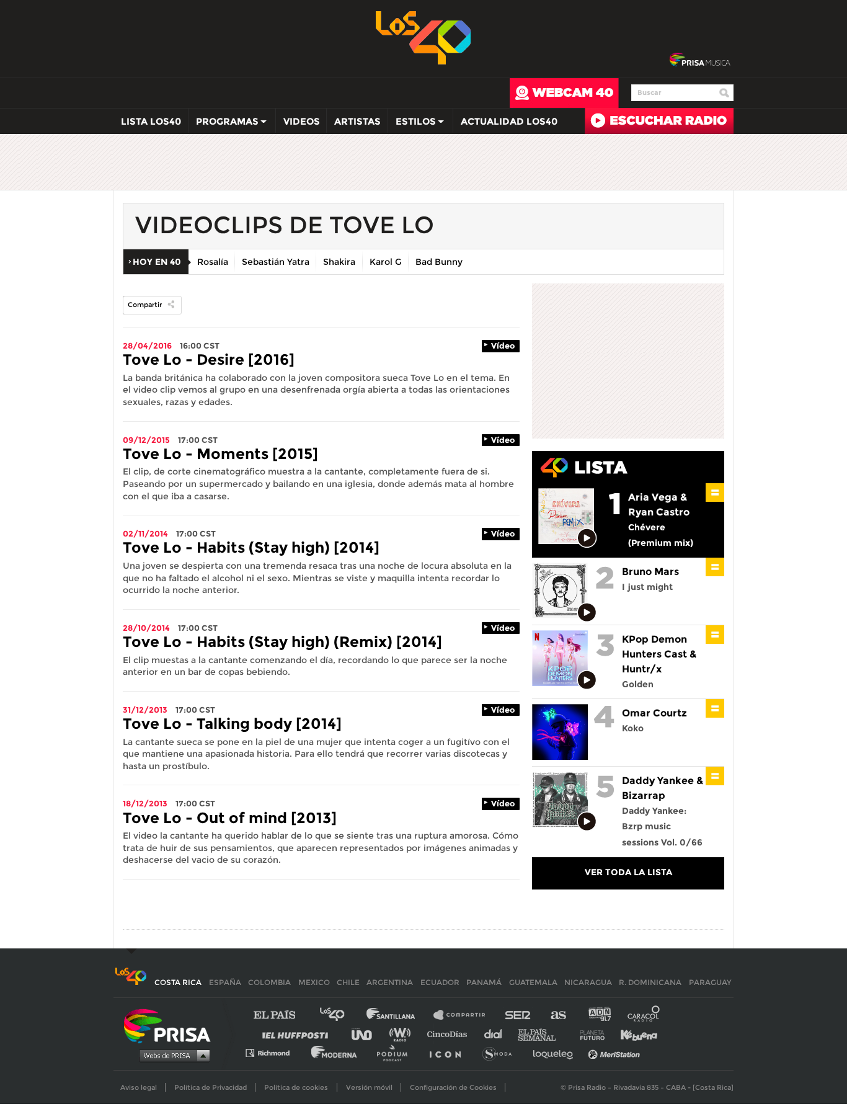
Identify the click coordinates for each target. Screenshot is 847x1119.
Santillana (399, 1015)
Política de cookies (296, 1087)
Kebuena (633, 1033)
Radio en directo (659, 121)
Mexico (314, 982)
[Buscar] (724, 93)
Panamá (484, 982)
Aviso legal (138, 1087)
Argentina (389, 982)
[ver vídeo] (587, 539)
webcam (564, 93)
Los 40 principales (341, 1015)
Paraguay (710, 982)
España (225, 982)
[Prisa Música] (699, 60)
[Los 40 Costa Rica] (130, 982)
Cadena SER (518, 1015)
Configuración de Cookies (453, 1087)
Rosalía (212, 261)
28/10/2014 (146, 628)
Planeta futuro (588, 1033)
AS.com (558, 1015)
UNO (367, 1033)
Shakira (339, 261)
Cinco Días (450, 1033)
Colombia (269, 982)
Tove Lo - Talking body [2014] (232, 724)
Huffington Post (298, 1033)
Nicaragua (588, 982)
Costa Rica (178, 982)
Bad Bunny (439, 261)
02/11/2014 (145, 533)
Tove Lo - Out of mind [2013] (230, 818)
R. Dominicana (650, 982)
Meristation (616, 1052)
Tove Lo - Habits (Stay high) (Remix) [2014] (282, 642)
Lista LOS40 (151, 121)
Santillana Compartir (465, 1015)
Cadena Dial (497, 1033)
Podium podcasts (396, 1052)
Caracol (644, 1015)
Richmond (274, 1052)
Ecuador (439, 982)
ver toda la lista (628, 872)
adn (599, 1015)
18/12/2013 (145, 803)
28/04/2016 (147, 345)
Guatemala (533, 982)
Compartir (145, 304)
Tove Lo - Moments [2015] (220, 454)
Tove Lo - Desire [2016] (209, 359)
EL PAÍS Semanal (543, 1033)
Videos (301, 121)
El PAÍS (281, 1015)
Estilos (412, 124)
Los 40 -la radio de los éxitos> (424, 36)
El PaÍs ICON (449, 1052)
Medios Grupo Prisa (171, 1055)
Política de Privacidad (210, 1087)
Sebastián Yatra (275, 261)
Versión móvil (369, 1087)
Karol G (386, 261)
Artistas (357, 121)
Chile (348, 982)
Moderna (335, 1052)
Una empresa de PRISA (171, 1025)
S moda (501, 1052)
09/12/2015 (146, 440)
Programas (223, 124)
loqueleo (556, 1052)
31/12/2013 (145, 710)
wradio (403, 1033)
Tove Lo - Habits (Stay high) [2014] (251, 547)
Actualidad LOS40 (509, 121)
